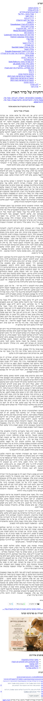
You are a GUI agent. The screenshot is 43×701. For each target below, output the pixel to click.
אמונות (32, 679)
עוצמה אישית (38, 100)
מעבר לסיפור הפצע (31, 666)
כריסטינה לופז (29, 33)
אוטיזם (26, 677)
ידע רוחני (14, 98)
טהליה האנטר (29, 49)
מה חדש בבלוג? (33, 10)
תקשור (30, 100)
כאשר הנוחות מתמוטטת (29, 660)
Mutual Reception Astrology (23, 31)
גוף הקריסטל (37, 681)
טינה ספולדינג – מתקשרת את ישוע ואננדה (19, 68)
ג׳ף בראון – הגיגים (27, 57)
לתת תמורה (34, 84)
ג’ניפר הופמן (29, 16)
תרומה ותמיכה (29, 82)
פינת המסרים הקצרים (26, 66)
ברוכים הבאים (33, 8)
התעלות (21, 98)
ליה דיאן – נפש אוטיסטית (25, 28)
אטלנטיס (21, 677)
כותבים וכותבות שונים (26, 74)
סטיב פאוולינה (29, 60)
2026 (41, 677)
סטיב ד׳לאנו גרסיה (27, 26)
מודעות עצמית (16, 100)
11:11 (31, 677)
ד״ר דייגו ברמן (29, 18)
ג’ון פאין (31, 70)
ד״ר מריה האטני (28, 43)
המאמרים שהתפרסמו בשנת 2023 (22, 80)
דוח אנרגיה (31, 681)
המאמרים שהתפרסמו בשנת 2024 (22, 78)
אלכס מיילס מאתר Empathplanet (22, 24)
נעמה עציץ (30, 39)
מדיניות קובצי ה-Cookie (30, 691)
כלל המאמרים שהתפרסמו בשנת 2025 (20, 76)
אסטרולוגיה (18, 679)
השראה (28, 98)
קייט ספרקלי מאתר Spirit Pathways (21, 62)
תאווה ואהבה (37, 609)
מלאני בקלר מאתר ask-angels (23, 64)
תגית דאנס (6, 700)
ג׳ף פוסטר (30, 22)
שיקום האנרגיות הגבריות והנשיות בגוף (16, 609)
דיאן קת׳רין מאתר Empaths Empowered (19, 51)
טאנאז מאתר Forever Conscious (22, 37)
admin (36, 102)
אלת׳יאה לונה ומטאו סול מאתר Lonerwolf (19, 35)
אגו (29, 677)
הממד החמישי (17, 681)
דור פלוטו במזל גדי (32, 668)
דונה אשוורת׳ (29, 45)
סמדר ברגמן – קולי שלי (26, 14)
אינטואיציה (37, 679)
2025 (38, 677)
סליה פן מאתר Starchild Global (23, 47)
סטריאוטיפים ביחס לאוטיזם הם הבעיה (25, 662)
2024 (35, 677)
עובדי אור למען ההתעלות (25, 20)
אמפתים (27, 679)
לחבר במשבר (33, 664)
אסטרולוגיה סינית (10, 679)
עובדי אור (7, 98)
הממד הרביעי (9, 681)
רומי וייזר (31, 41)
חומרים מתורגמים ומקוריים (29, 12)
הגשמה (23, 681)
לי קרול (31, 72)
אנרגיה (23, 679)
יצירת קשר (34, 86)
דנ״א (26, 681)
